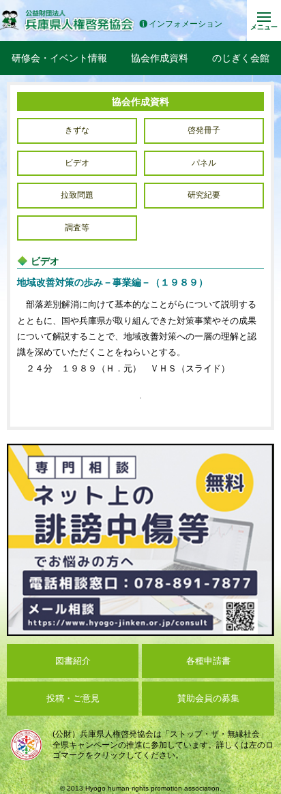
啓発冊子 (204, 130)
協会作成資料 (159, 57)
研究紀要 (204, 195)
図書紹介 (73, 661)
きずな (77, 130)
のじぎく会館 (240, 57)
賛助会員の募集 (208, 698)
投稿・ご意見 (73, 698)
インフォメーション (185, 24)
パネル (204, 163)
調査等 (77, 227)
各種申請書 (208, 661)
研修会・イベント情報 (59, 57)
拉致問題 (77, 195)
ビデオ (77, 163)
